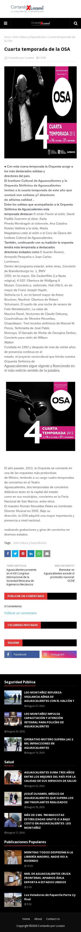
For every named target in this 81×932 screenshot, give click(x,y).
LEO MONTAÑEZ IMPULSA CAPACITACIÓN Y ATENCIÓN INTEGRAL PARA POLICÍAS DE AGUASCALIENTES (44, 720)
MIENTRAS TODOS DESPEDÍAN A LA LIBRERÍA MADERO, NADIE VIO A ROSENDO (48, 856)
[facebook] (22, 654)
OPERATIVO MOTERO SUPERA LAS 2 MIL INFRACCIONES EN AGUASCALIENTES (48, 743)
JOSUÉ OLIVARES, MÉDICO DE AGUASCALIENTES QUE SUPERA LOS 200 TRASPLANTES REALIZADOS (48, 798)
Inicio (7, 37)
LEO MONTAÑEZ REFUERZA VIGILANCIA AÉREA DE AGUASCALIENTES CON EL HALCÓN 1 (49, 696)
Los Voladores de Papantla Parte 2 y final (50, 897)
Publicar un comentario (20, 613)
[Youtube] (22, 664)
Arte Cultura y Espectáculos (29, 37)
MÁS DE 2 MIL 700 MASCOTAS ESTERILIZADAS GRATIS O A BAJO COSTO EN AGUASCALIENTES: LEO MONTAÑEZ (47, 821)
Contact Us (53, 919)
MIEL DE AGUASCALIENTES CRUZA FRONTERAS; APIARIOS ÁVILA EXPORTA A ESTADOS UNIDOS (47, 878)
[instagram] (59, 654)
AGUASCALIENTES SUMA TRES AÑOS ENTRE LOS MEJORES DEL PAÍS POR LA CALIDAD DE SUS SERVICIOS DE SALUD (50, 776)
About (38, 919)
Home (26, 919)
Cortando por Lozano (20, 58)
